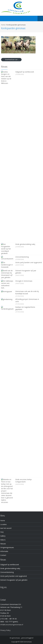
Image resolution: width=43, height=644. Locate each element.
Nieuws (3, 544)
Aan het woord (5, 528)
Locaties (3, 524)
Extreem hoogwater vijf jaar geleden (13, 580)
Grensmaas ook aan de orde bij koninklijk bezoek (27, 292)
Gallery (2, 536)
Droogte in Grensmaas (23, 281)
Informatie (4, 551)
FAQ (2, 532)
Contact (3, 555)
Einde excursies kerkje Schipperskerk (23, 480)
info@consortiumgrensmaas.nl (11, 624)
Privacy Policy (5, 630)
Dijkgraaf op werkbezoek (24, 72)
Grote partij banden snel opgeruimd (28, 262)
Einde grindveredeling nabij (25, 244)
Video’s (3, 540)
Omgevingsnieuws (7, 547)
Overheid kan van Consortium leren (13, 60)
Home (3, 25)
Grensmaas (28, 642)
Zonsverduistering (22, 257)
